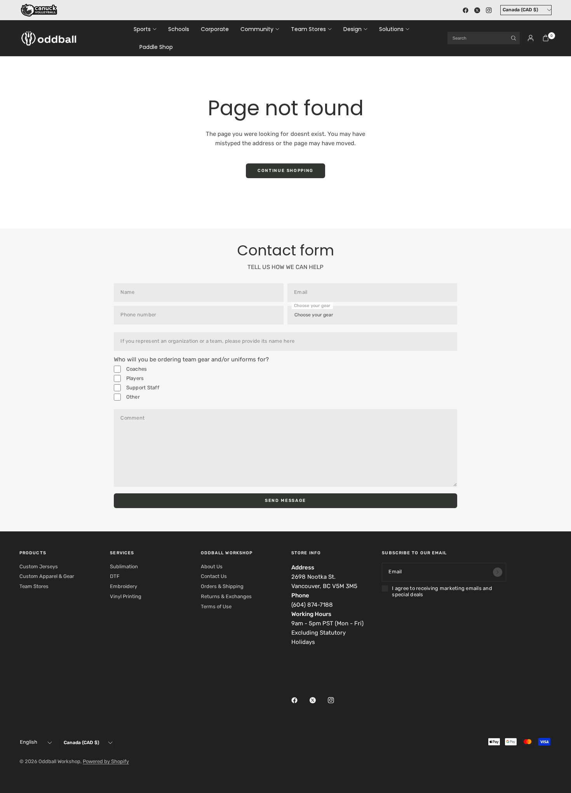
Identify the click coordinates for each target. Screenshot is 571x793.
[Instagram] (488, 10)
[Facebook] (465, 10)
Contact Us (214, 576)
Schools (178, 29)
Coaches (136, 369)
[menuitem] (148, 29)
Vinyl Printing (125, 596)
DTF (115, 576)
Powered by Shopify (106, 761)
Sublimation (124, 566)
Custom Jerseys (38, 566)
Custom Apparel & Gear (46, 576)
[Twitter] (477, 10)
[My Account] (530, 38)
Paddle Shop (156, 47)
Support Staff (142, 387)
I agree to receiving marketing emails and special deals (442, 591)
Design (352, 29)
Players (134, 378)
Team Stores (308, 29)
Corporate (215, 29)
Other (132, 397)
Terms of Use (216, 606)
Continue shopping (285, 170)
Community (256, 29)
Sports (142, 29)
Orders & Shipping (222, 586)
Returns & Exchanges (226, 596)
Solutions (391, 29)
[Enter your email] (497, 572)
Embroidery (123, 586)
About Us (212, 566)
